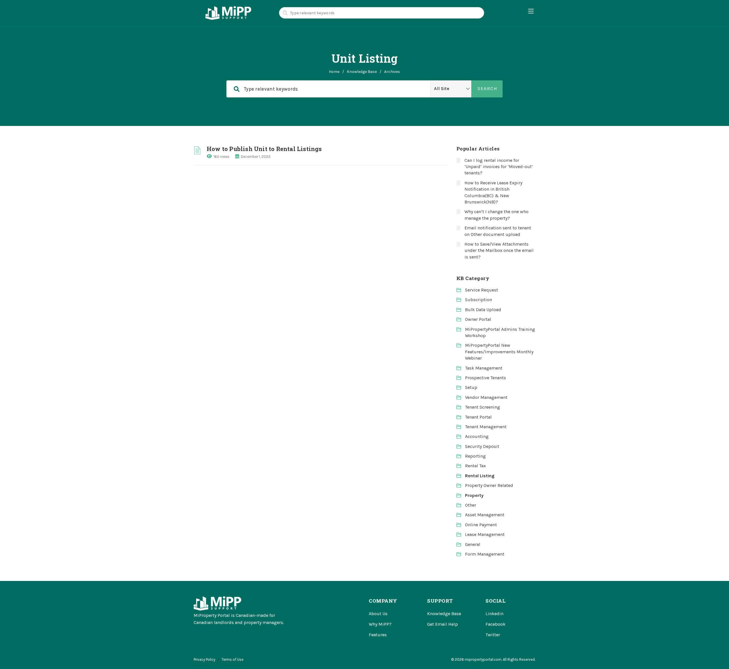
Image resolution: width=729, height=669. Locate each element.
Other (470, 505)
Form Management (484, 554)
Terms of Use (232, 659)
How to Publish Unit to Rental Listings (264, 148)
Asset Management (484, 514)
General (472, 544)
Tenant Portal (478, 417)
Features (378, 634)
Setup (471, 387)
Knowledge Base (362, 71)
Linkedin (494, 613)
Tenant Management (486, 426)
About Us (378, 613)
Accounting (477, 436)
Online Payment (481, 524)
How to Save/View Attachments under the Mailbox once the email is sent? (499, 250)
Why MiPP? (380, 624)
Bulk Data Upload (483, 309)
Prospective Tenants (485, 377)
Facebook (495, 624)
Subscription (478, 299)
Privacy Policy (204, 659)
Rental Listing (479, 475)
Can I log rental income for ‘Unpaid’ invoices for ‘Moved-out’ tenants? (498, 167)
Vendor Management (486, 397)
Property (474, 495)
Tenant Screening (482, 407)
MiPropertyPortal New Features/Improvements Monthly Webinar (499, 351)
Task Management (483, 368)
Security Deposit (482, 446)
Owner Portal (478, 319)
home (334, 71)
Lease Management (485, 534)
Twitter (493, 634)
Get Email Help (442, 624)
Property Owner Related (489, 485)
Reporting (475, 456)
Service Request (481, 290)
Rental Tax (475, 465)
